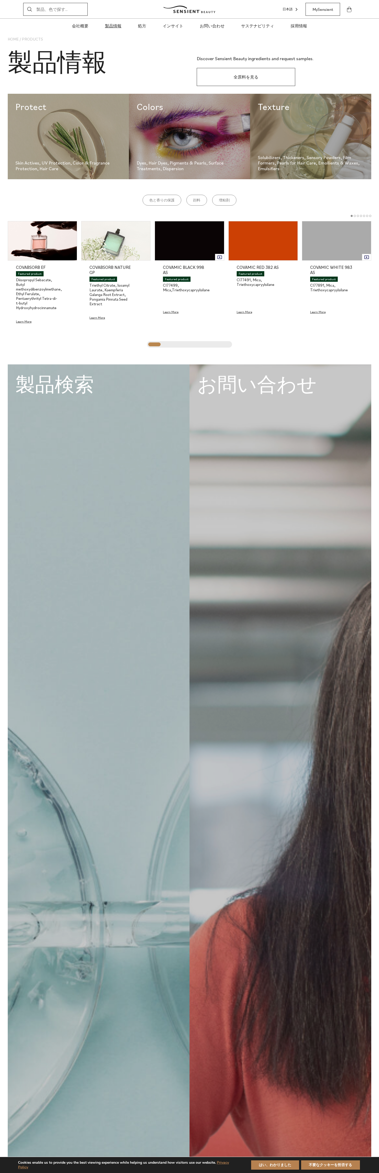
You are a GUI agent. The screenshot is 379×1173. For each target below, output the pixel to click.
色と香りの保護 (162, 200)
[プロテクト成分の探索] (68, 136)
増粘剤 (224, 200)
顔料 (196, 200)
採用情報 (299, 25)
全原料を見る (246, 77)
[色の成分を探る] (189, 136)
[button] (352, 216)
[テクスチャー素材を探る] (310, 136)
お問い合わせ (212, 25)
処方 (142, 25)
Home (13, 39)
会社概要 (80, 25)
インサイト (173, 25)
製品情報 (113, 25)
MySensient (322, 9)
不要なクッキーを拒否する (330, 1164)
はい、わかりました (275, 1164)
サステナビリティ (257, 25)
